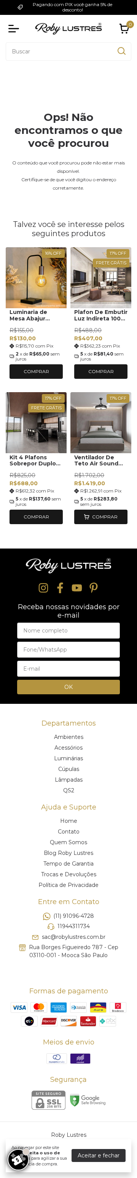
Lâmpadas (69, 779)
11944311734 (73, 926)
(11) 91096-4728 (73, 915)
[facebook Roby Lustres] (60, 588)
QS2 (68, 790)
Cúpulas (68, 769)
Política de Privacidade (68, 885)
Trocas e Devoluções (68, 874)
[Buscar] (121, 51)
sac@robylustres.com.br (73, 936)
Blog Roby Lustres (68, 853)
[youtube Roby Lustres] (76, 588)
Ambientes (68, 737)
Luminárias (68, 758)
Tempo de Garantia (68, 863)
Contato (69, 831)
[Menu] (15, 28)
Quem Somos (68, 842)
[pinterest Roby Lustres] (93, 588)
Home (68, 821)
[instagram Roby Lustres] (43, 588)
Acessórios (68, 747)
